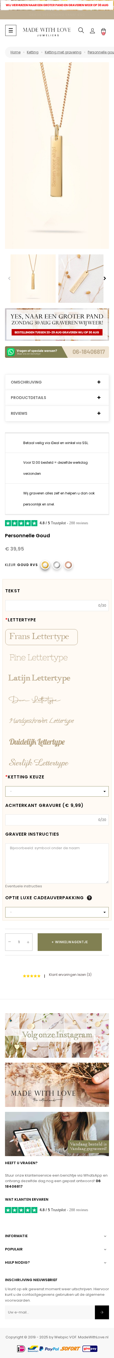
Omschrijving (26, 382)
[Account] (92, 30)
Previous (9, 278)
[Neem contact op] (57, 352)
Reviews (19, 413)
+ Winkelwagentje (69, 942)
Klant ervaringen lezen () (70, 974)
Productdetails (28, 398)
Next (104, 278)
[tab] (57, 382)
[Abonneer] (102, 1312)
